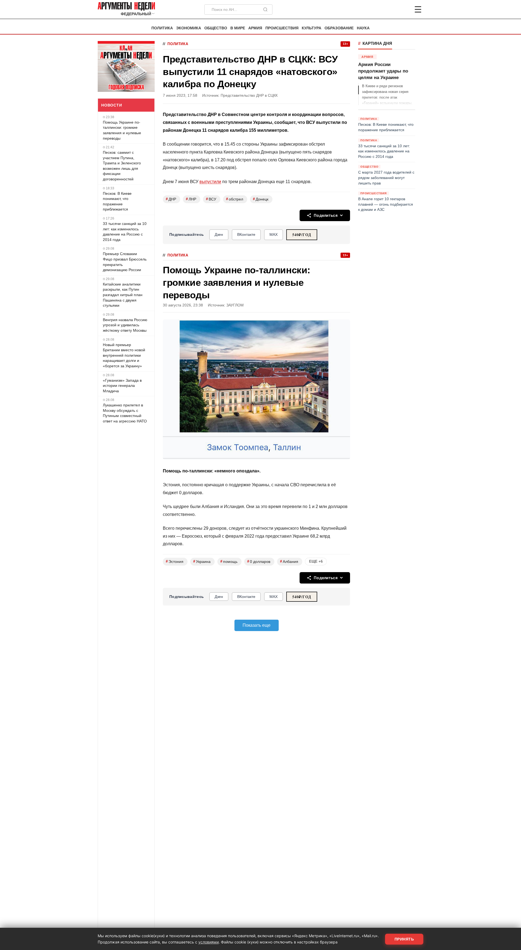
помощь (228, 561)
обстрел (234, 199)
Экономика (188, 28)
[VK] (403, 9)
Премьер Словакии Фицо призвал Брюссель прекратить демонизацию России (125, 262)
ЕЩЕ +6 (316, 561)
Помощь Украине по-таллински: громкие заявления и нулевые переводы (122, 130)
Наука (363, 28)
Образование (339, 28)
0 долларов (258, 561)
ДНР (171, 199)
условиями (208, 942)
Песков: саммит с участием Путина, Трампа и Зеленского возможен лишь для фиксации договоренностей (122, 165)
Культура (311, 28)
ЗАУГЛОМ (235, 305)
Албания (289, 561)
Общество (215, 28)
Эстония (174, 561)
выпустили (210, 181)
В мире (237, 28)
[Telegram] (389, 9)
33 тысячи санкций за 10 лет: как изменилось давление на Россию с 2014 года (125, 231)
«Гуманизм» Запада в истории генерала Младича (122, 385)
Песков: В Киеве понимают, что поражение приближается (117, 201)
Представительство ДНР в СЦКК (249, 95)
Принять (404, 939)
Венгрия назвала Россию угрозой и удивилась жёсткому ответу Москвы (125, 325)
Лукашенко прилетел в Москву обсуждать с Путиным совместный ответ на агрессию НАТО (125, 413)
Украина (202, 561)
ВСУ (211, 199)
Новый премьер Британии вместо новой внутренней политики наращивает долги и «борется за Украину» (124, 355)
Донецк (260, 199)
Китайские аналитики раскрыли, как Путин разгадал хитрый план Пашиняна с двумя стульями (122, 295)
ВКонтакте (246, 234)
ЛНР (191, 199)
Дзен (219, 234)
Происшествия (281, 28)
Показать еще (257, 625)
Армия (255, 28)
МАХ (273, 234)
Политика (162, 28)
